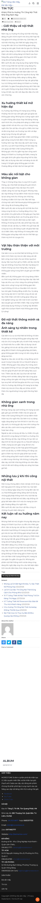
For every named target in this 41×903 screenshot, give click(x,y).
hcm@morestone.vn (22, 859)
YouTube (7, 797)
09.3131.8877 (13, 821)
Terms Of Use (17, 899)
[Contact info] (38, 900)
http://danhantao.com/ (18, 834)
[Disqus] (20, 674)
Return (19, 22)
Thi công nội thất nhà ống (11, 576)
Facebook (8, 794)
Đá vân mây (21, 896)
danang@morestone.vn (22, 847)
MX (5, 18)
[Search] (33, 3)
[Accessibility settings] (29, 3)
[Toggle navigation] (38, 3)
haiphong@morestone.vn (28, 871)
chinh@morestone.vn (15, 825)
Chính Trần (8, 799)
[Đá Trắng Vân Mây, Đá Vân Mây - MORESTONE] (11, 3)
